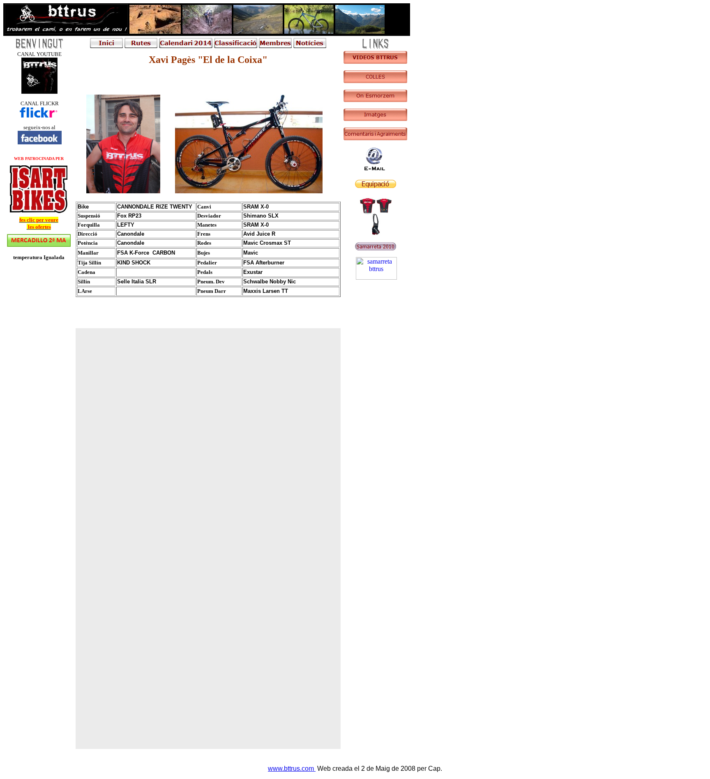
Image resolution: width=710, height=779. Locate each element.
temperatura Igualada (39, 257)
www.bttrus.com (292, 768)
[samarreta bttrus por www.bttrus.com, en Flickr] (376, 277)
